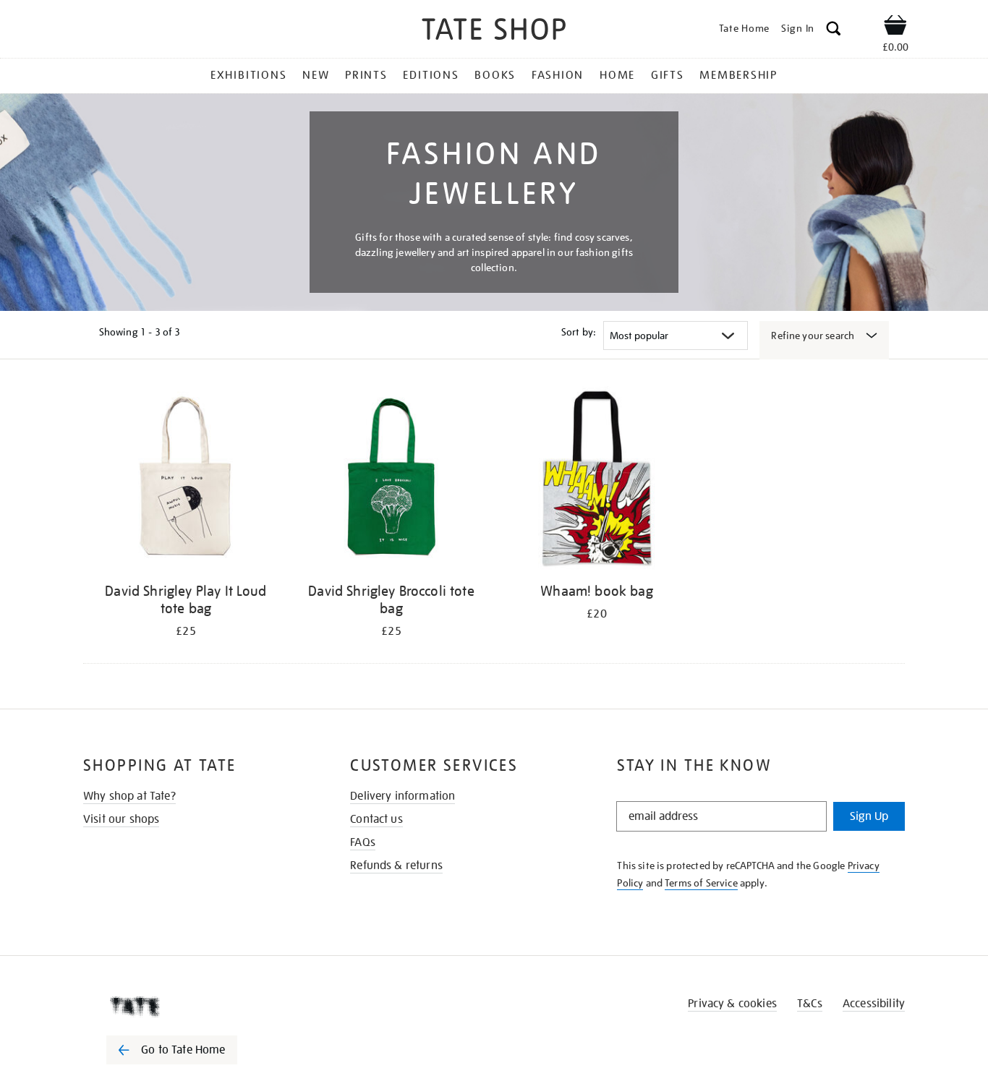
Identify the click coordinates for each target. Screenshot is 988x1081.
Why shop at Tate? (129, 796)
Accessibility (874, 1003)
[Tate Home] (197, 1006)
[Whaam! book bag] (597, 480)
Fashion (558, 75)
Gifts (667, 75)
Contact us (376, 819)
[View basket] (895, 27)
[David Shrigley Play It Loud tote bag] (186, 480)
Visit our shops (121, 819)
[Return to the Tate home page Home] (494, 31)
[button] (833, 30)
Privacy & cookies (732, 1003)
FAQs (362, 842)
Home (617, 75)
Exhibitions (248, 75)
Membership (738, 75)
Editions (431, 75)
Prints (366, 75)
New (315, 75)
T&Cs (809, 1003)
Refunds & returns (396, 865)
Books (495, 75)
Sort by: (578, 331)
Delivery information (402, 796)
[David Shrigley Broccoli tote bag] (391, 480)
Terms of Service (701, 882)
